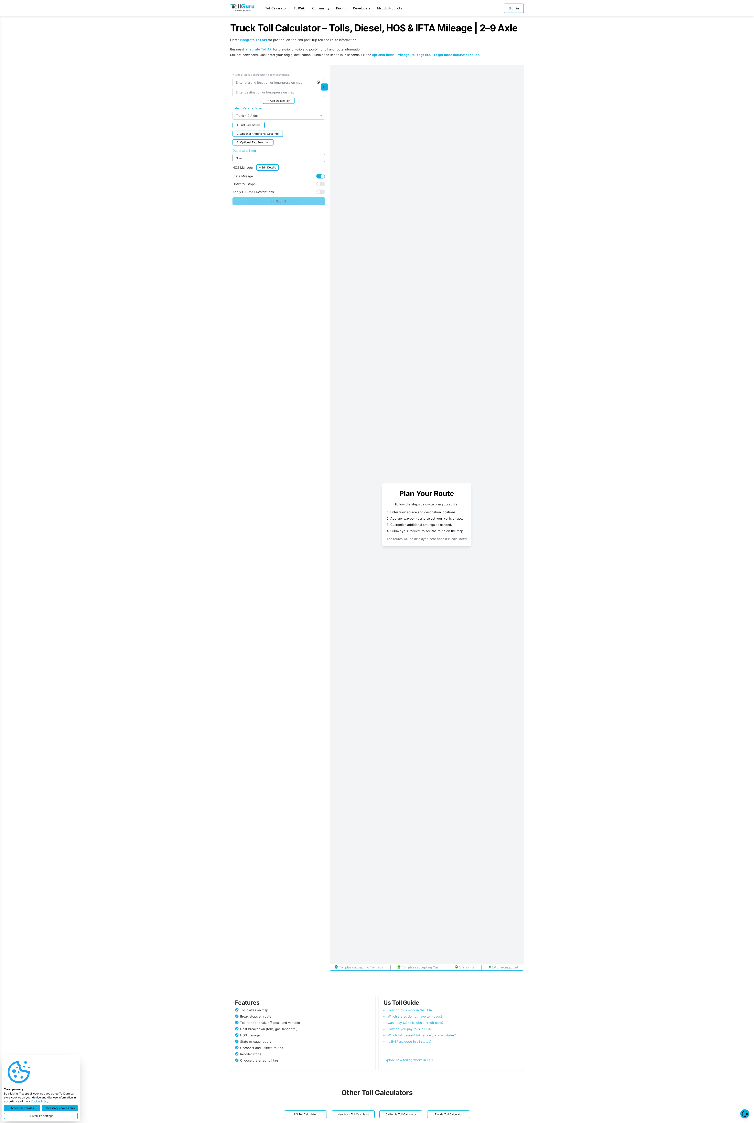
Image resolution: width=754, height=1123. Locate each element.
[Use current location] (318, 82)
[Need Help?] (744, 1113)
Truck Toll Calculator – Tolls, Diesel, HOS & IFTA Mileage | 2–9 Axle (373, 28)
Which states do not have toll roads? (415, 1016)
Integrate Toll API (253, 40)
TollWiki (300, 8)
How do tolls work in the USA (410, 1010)
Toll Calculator (276, 8)
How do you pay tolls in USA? (410, 1029)
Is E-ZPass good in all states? (410, 1041)
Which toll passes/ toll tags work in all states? (422, 1035)
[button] (514, 8)
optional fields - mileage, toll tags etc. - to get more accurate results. (426, 55)
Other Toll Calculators (377, 1092)
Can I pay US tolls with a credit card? (415, 1023)
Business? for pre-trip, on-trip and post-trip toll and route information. (296, 49)
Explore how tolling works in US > (408, 1060)
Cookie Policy (39, 1101)
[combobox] (278, 82)
